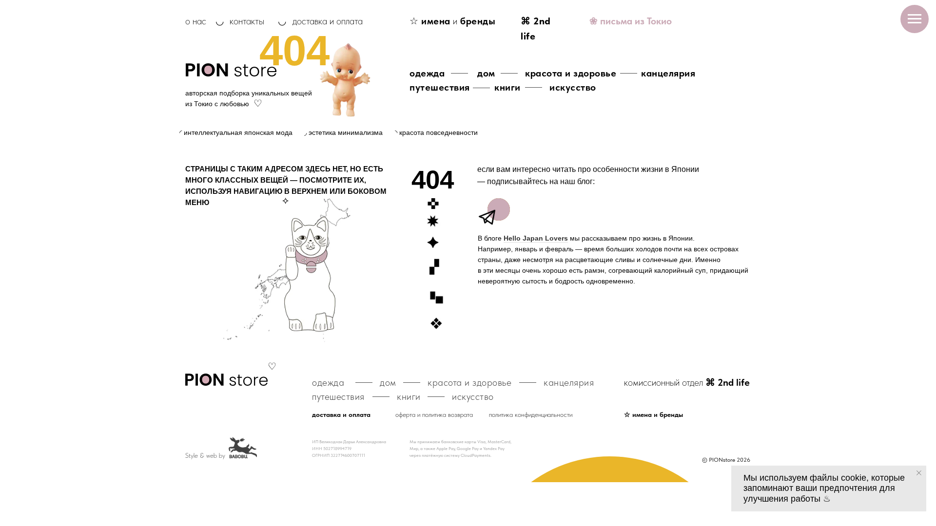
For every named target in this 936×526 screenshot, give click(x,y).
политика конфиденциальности (530, 414)
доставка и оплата (327, 21)
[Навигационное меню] (914, 19)
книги (507, 87)
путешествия (440, 87)
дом (486, 73)
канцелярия (668, 73)
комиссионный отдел (687, 382)
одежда (427, 73)
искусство (572, 87)
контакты (247, 21)
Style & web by (205, 455)
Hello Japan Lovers (536, 238)
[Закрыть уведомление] (919, 473)
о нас (195, 21)
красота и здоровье (570, 73)
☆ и (452, 21)
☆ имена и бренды (653, 414)
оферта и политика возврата (434, 414)
